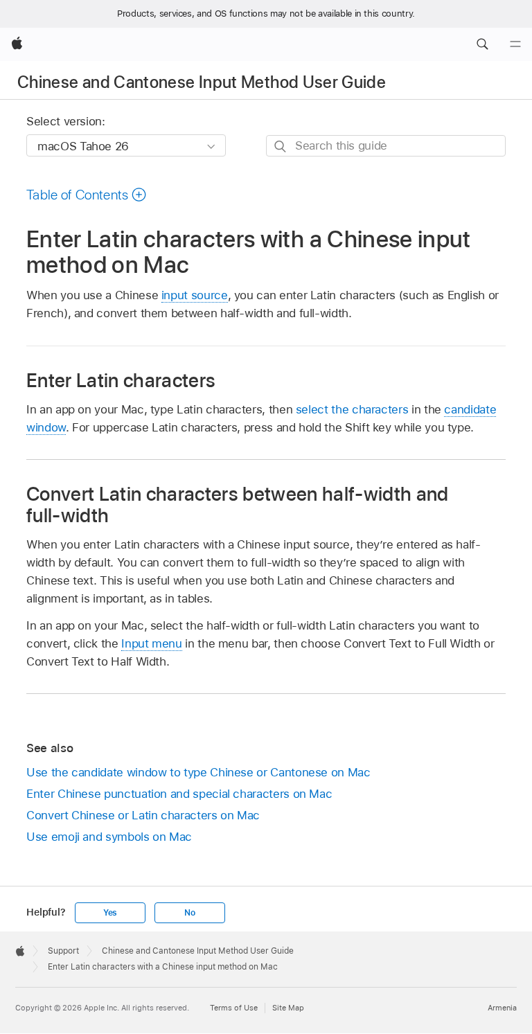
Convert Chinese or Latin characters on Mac (143, 815)
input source (194, 295)
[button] (482, 44)
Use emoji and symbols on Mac (109, 837)
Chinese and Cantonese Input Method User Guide (201, 82)
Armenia (502, 1008)
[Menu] (515, 44)
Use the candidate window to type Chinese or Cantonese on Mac (198, 772)
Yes (110, 913)
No (189, 913)
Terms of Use (234, 1008)
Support (63, 951)
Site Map (288, 1008)
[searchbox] (386, 146)
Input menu (151, 643)
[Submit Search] (281, 146)
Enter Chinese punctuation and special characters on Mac (179, 794)
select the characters (352, 409)
